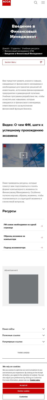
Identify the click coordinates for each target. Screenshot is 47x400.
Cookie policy (35, 380)
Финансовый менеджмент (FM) (19, 51)
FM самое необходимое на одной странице (20, 226)
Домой (5, 48)
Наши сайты (8, 329)
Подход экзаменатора (14, 247)
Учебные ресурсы (30, 48)
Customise (23, 397)
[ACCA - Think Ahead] (6, 5)
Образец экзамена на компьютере (14, 238)
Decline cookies (24, 391)
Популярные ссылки (12, 341)
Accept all (23, 385)
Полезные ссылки (11, 335)
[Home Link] (23, 352)
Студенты (15, 48)
